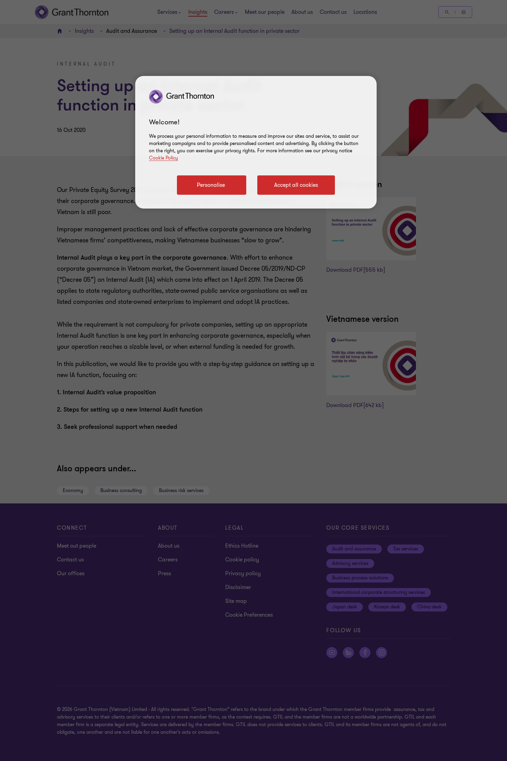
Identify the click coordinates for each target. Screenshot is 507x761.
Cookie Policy (163, 158)
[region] (256, 142)
